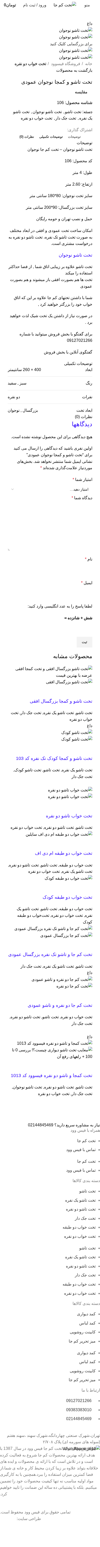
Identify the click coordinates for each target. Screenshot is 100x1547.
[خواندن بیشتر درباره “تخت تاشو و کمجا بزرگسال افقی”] (85, 691)
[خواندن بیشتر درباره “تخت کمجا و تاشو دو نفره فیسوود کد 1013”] (85, 1066)
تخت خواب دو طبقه (75, 865)
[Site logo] (65, 5)
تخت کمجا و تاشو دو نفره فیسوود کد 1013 (51, 1075)
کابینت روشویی (83, 1332)
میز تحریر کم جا (82, 1341)
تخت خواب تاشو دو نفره (69, 815)
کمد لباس (87, 1323)
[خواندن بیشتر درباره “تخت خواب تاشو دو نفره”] (85, 806)
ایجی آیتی (8, 1518)
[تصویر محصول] (69, 682)
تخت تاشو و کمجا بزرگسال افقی (61, 701)
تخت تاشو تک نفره (60, 237)
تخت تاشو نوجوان (47, 112)
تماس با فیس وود (81, 1149)
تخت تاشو (73, 112)
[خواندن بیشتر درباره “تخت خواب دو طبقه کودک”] (85, 887)
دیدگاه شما (82, 498)
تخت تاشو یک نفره (58, 713)
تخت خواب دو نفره (30, 64)
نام (88, 559)
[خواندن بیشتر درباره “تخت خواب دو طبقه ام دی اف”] (85, 843)
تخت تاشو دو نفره (28, 237)
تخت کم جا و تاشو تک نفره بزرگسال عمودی (50, 954)
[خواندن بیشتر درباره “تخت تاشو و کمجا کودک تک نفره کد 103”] (85, 749)
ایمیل (86, 583)
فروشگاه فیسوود (65, 64)
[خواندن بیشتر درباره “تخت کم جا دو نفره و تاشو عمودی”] (85, 996)
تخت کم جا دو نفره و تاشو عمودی (60, 1005)
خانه (88, 64)
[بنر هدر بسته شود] (93, 1528)
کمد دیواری (86, 1314)
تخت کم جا (49, 149)
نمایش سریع (72, 691)
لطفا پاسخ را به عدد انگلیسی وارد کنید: (60, 606)
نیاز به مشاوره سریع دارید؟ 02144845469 (64, 1125)
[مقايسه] (58, 691)
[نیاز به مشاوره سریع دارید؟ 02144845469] (93, 1113)
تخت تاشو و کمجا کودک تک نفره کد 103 (54, 758)
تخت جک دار (65, 118)
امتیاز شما (82, 479)
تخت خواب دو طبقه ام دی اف (63, 853)
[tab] (74, 137)
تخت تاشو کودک (27, 770)
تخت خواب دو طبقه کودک (67, 897)
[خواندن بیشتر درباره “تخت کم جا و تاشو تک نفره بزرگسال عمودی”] (85, 945)
